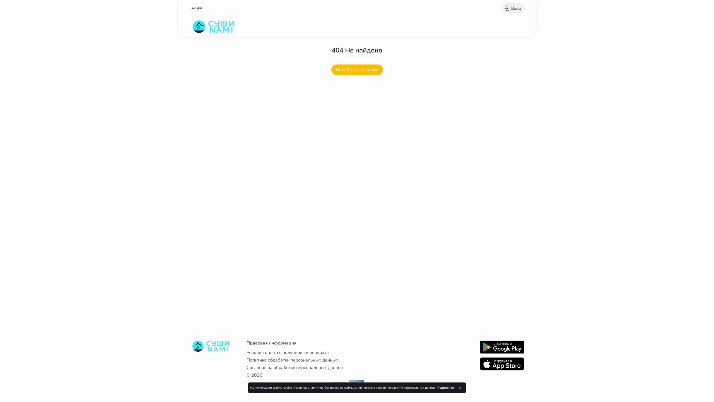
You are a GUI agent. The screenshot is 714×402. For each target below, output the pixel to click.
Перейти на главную (357, 70)
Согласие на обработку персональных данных (295, 368)
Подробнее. (446, 388)
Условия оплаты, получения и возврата (288, 353)
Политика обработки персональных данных (292, 360)
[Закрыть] (459, 388)
